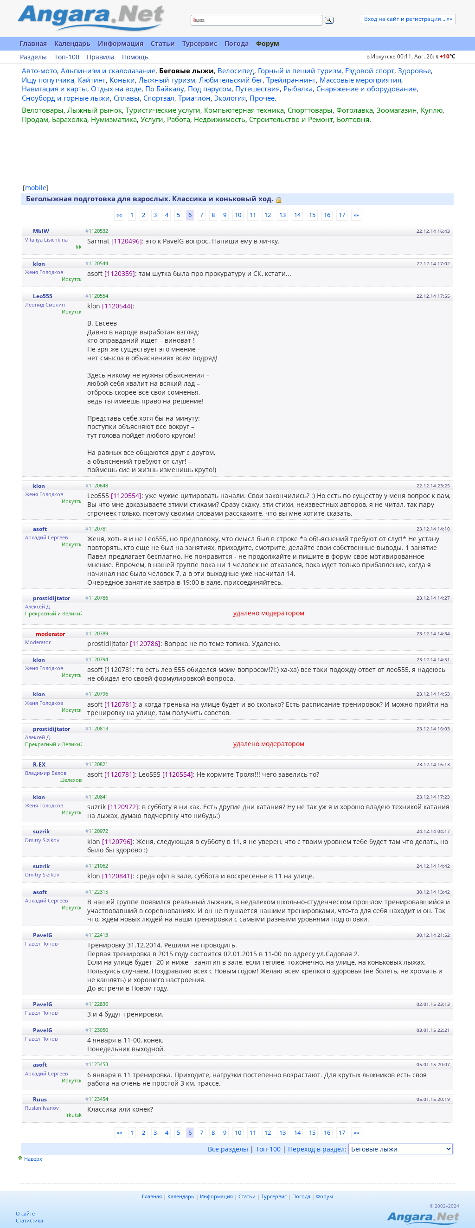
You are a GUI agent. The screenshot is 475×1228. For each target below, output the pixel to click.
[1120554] (126, 495)
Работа (178, 119)
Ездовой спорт (369, 70)
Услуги (152, 119)
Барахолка (69, 119)
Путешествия (257, 88)
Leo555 (42, 296)
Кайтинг (92, 79)
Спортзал (158, 97)
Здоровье (414, 70)
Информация (120, 43)
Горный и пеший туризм (299, 70)
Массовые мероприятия (360, 79)
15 (312, 215)
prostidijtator (51, 598)
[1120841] (117, 875)
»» (356, 215)
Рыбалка (298, 88)
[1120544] (117, 305)
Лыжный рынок (94, 110)
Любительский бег (231, 79)
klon (39, 264)
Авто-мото (39, 70)
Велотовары (43, 110)
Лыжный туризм (167, 79)
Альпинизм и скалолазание (108, 70)
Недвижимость (219, 119)
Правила (101, 57)
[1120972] (123, 806)
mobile (35, 187)
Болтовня (353, 119)
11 (253, 215)
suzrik (41, 831)
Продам (35, 119)
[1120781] (119, 704)
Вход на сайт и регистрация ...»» (408, 19)
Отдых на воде (116, 88)
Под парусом (209, 88)
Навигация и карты (54, 88)
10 (238, 215)
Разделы (33, 57)
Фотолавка (354, 110)
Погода (237, 43)
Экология (230, 97)
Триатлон (194, 97)
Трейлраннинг (291, 79)
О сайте (25, 1213)
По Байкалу (164, 88)
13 (282, 215)
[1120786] (145, 643)
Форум (267, 43)
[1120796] (117, 841)
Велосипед (236, 70)
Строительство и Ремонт (291, 119)
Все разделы (228, 1149)
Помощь (135, 57)
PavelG (42, 935)
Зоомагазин (397, 110)
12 (267, 215)
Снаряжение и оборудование (366, 88)
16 (327, 215)
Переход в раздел (316, 1149)
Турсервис (199, 43)
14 (297, 215)
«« (119, 215)
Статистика (29, 1220)
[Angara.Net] (90, 18)
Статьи (163, 43)
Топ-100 (66, 57)
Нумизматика (114, 119)
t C (446, 56)
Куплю (432, 110)
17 (342, 215)
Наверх (33, 1158)
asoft (40, 529)
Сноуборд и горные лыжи (66, 97)
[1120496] (126, 241)
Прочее (262, 97)
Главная (33, 43)
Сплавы (127, 97)
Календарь (72, 43)
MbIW (41, 231)
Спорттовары (310, 110)
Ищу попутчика (48, 79)
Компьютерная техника (244, 110)
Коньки (122, 79)
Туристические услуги (163, 110)
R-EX (39, 764)
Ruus (40, 1099)
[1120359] (119, 273)
